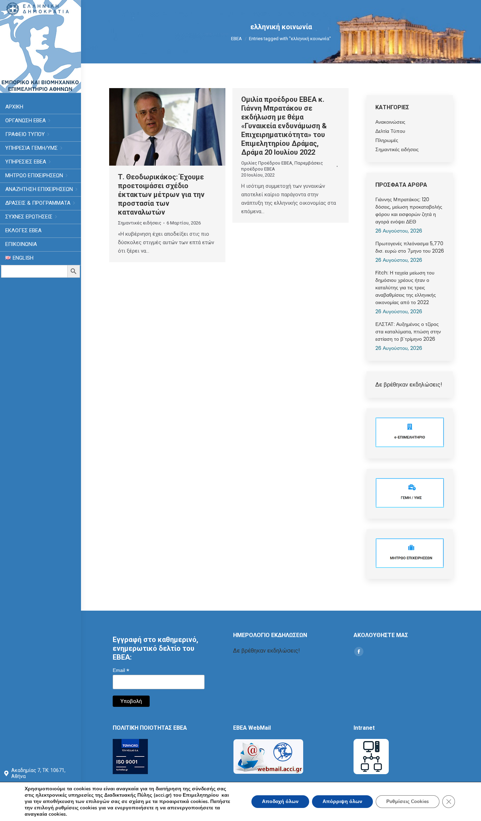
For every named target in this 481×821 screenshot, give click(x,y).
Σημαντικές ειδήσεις (139, 223)
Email (121, 670)
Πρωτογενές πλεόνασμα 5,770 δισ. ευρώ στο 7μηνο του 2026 (409, 247)
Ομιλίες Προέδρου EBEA (266, 163)
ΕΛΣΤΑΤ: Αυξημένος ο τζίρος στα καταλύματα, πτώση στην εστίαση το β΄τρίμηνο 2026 (408, 331)
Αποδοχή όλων (280, 801)
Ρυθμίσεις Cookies (407, 801)
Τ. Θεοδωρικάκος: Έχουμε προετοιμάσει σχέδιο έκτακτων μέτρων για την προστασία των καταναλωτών (161, 194)
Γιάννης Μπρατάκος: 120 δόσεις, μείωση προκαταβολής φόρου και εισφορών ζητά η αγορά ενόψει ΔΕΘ (408, 210)
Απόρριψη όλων (342, 801)
